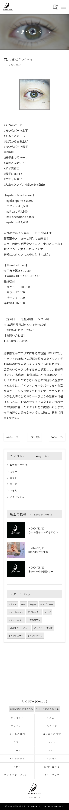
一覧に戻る (34, 437)
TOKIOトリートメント (19, 627)
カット (13, 477)
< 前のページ (11, 437)
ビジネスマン (34, 620)
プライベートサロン (43, 627)
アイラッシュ (17, 497)
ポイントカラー (15, 635)
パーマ (13, 484)
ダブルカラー (34, 612)
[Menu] (63, 7)
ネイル (13, 490)
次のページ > (57, 437)
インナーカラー (15, 620)
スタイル (12, 604)
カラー (13, 471)
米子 (23, 604)
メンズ (48, 612)
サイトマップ (52, 774)
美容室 (33, 604)
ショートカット (15, 612)
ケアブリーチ (46, 604)
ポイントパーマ (35, 635)
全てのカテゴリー (20, 465)
